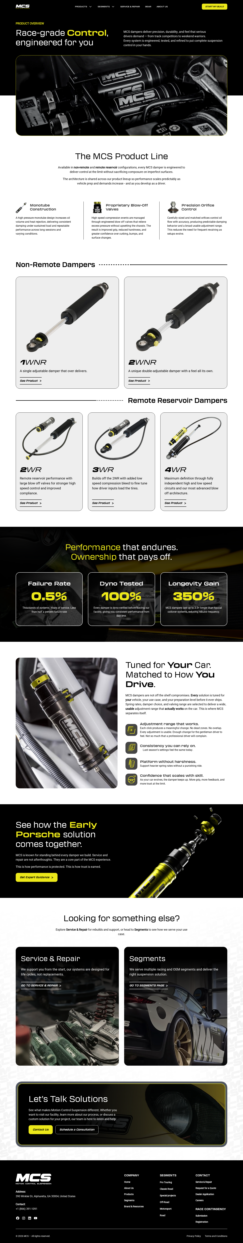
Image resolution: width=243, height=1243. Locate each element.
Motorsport (166, 1208)
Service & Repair (130, 6)
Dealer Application (205, 1194)
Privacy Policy (194, 1236)
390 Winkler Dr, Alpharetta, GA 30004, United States (45, 1196)
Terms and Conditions (216, 1236)
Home (127, 1181)
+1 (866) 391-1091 (26, 1208)
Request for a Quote (206, 1188)
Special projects (168, 1195)
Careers (199, 1200)
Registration (202, 1221)
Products (129, 1194)
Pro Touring (166, 1182)
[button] (83, 6)
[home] (23, 7)
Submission (201, 1215)
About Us (162, 6)
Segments (129, 1200)
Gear (148, 6)
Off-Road (164, 1202)
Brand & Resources (134, 1206)
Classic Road (166, 1188)
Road (162, 1215)
